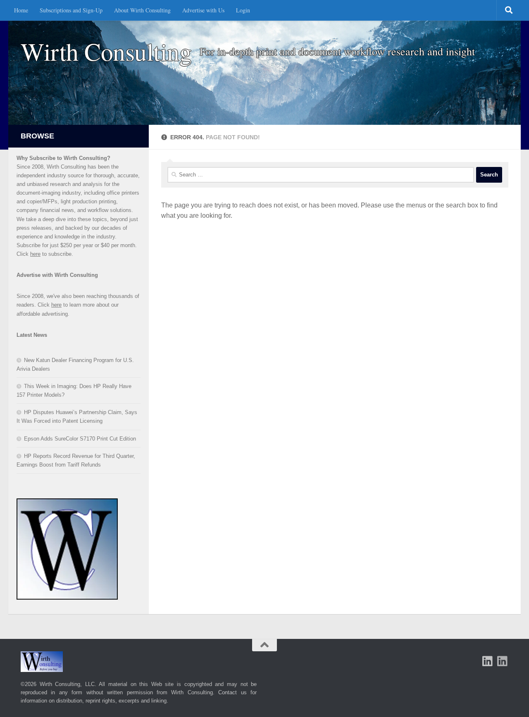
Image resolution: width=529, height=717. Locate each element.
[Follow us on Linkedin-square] (487, 661)
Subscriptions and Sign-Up (71, 10)
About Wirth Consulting (142, 10)
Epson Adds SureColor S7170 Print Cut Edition (80, 439)
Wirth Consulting (106, 51)
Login (243, 10)
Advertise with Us (203, 10)
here (35, 254)
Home (21, 10)
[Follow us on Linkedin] (502, 661)
